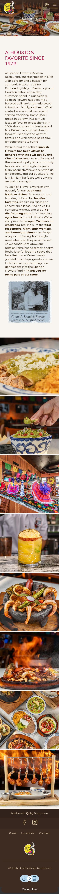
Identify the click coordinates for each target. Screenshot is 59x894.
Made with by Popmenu (25, 813)
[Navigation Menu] (54, 4)
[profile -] (47, 4)
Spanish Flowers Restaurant (29, 849)
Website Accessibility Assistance (29, 868)
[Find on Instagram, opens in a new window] (35, 823)
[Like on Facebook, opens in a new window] (24, 823)
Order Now (29, 889)
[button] (29, 366)
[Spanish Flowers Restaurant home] (9, 8)
